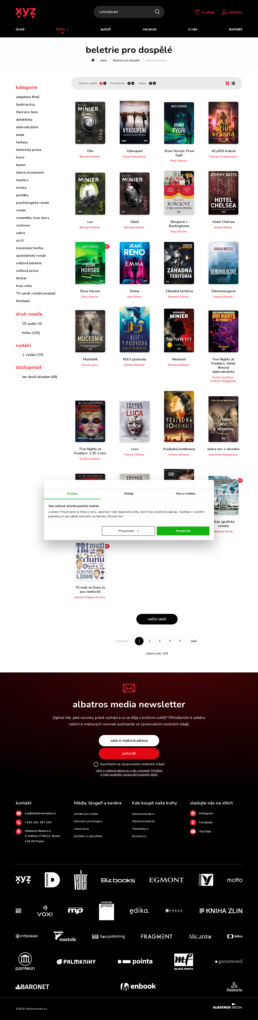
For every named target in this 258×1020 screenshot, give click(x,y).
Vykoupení (135, 151)
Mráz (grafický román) (223, 524)
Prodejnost (117, 83)
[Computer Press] (106, 911)
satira (20, 233)
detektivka (24, 119)
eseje (20, 134)
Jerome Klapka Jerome (89, 597)
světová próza (27, 270)
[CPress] (174, 911)
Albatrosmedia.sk (143, 821)
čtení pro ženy (27, 112)
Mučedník (90, 359)
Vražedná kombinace (179, 449)
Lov (90, 222)
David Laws (90, 365)
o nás (192, 29)
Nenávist (179, 359)
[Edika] (139, 911)
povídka (22, 195)
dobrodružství (27, 127)
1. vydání (32, 355)
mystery (22, 180)
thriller (21, 278)
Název (142, 83)
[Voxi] (45, 911)
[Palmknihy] (76, 961)
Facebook (205, 822)
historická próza (28, 150)
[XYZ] (23, 880)
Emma (134, 291)
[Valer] (80, 880)
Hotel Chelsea (223, 222)
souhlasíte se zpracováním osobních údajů (153, 724)
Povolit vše (183, 530)
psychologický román (32, 202)
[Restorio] (234, 986)
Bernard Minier (90, 157)
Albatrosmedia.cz (143, 814)
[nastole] (65, 936)
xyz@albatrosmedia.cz (40, 813)
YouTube (205, 831)
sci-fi (19, 240)
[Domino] (52, 880)
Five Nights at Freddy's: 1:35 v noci (90, 451)
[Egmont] (166, 880)
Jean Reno (134, 297)
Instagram (206, 813)
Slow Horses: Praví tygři (179, 153)
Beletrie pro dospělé (126, 60)
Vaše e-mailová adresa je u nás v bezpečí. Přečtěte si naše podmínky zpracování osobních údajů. (129, 773)
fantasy (22, 142)
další (194, 641)
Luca (134, 449)
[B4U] (109, 936)
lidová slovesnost (30, 172)
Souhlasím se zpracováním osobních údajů (132, 764)
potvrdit (129, 753)
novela (21, 187)
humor (21, 165)
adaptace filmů (27, 97)
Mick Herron (178, 161)
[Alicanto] (200, 936)
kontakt (235, 29)
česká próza (25, 104)
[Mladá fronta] (184, 961)
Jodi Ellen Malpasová (223, 455)
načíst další (157, 619)
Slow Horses (90, 291)
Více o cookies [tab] (185, 493)
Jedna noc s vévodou (223, 449)
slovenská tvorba (29, 248)
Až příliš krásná (224, 151)
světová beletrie (29, 263)
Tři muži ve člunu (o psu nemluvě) (90, 589)
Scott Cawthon (222, 377)
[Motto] (235, 880)
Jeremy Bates (223, 227)
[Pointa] (135, 961)
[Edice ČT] (235, 936)
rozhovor (23, 225)
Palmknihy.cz (140, 829)
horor (20, 157)
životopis (23, 301)
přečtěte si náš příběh (88, 836)
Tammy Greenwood (223, 157)
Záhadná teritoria (179, 291)
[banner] (26, 13)
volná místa (81, 829)
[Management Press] (75, 911)
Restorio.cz (139, 836)
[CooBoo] (18, 911)
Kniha (31, 333)
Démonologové (224, 291)
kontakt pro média (86, 814)
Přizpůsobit (126, 530)
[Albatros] (205, 880)
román (21, 210)
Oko (90, 151)
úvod (20, 29)
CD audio (32, 323)
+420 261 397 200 (38, 822)
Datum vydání (88, 83)
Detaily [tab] (129, 493)
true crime (24, 286)
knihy (61, 29)
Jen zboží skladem (39, 377)
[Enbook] (138, 986)
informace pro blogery (88, 821)
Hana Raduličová (134, 157)
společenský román (31, 255)
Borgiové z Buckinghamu (179, 224)
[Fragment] (156, 936)
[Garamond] (229, 961)
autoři (105, 29)
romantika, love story (32, 218)
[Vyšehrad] (26, 936)
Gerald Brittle (223, 297)
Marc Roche (179, 232)
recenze (149, 29)
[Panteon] (25, 961)
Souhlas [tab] (72, 493)
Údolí (135, 222)
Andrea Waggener (223, 381)
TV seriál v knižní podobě (36, 293)
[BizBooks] (118, 880)
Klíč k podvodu (134, 359)
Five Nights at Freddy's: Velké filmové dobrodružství (223, 365)
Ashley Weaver (134, 365)
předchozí (122, 641)
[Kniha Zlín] (221, 911)
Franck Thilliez (134, 455)
